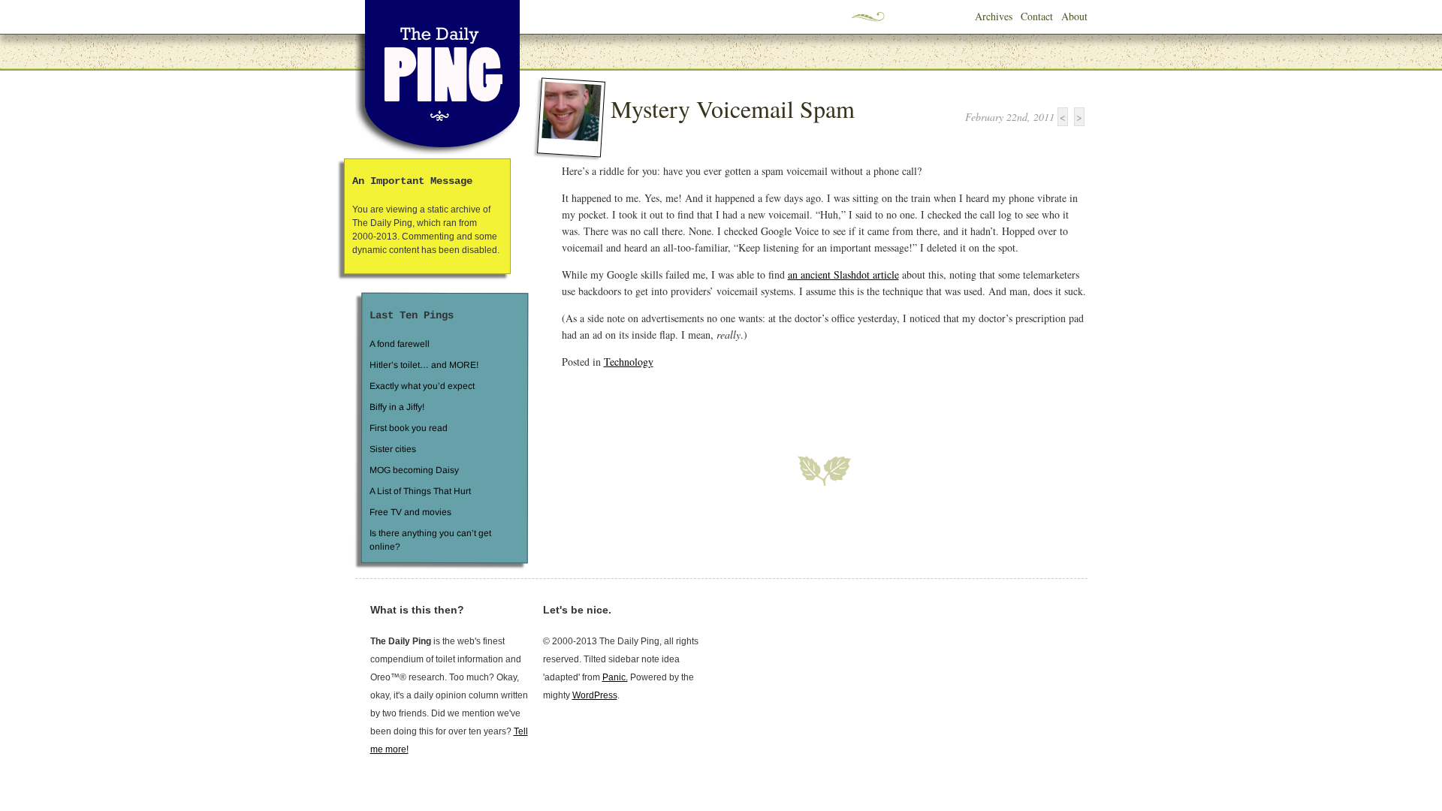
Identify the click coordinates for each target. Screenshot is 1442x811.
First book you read (408, 428)
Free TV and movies (410, 512)
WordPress (594, 695)
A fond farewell (400, 344)
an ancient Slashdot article (843, 274)
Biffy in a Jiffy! (397, 407)
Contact (1037, 16)
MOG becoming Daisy (413, 470)
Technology (628, 361)
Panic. (615, 677)
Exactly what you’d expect (422, 386)
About (1074, 16)
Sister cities (392, 449)
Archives (993, 16)
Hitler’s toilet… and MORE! (424, 365)
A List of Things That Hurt (419, 491)
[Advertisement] (737, 403)
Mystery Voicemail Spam (733, 108)
